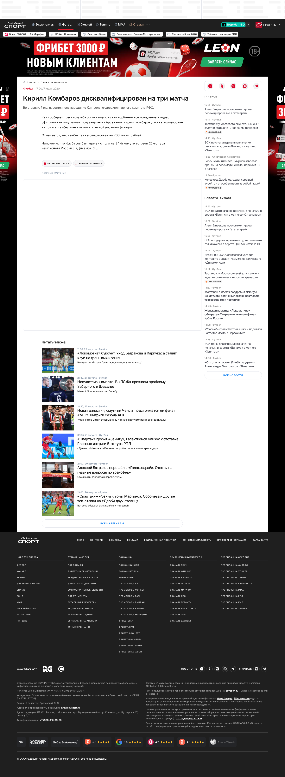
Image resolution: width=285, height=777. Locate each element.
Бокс (20, 596)
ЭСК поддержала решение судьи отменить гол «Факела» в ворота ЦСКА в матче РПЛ (233, 242)
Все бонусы (75, 565)
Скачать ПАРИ (178, 565)
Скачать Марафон (181, 590)
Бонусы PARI (126, 577)
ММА (19, 602)
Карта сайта (260, 540)
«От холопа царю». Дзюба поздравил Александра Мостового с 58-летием (230, 364)
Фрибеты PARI (127, 627)
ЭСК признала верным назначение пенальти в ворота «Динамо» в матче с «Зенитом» (230, 146)
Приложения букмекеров (186, 557)
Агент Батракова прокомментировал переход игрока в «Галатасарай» (229, 111)
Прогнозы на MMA (232, 590)
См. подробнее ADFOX (189, 718)
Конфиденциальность (197, 540)
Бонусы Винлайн (130, 565)
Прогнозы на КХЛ (232, 602)
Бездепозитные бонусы (83, 577)
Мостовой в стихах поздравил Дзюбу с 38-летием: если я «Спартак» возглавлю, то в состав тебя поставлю (232, 295)
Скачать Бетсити (181, 602)
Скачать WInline (180, 571)
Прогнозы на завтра (234, 608)
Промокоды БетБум (131, 608)
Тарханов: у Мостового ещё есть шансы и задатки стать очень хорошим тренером (232, 126)
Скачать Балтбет (180, 621)
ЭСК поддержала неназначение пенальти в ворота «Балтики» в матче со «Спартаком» (233, 212)
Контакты (96, 540)
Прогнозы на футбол (234, 565)
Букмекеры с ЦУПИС (80, 614)
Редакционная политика (160, 540)
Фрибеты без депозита (82, 583)
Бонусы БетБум (129, 571)
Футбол (28, 88)
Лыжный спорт (26, 608)
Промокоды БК (128, 583)
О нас (80, 540)
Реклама (132, 540)
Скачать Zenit (179, 614)
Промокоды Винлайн (132, 602)
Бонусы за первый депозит (85, 590)
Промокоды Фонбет (131, 590)
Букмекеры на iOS (79, 627)
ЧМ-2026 (22, 621)
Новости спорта (27, 557)
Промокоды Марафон (133, 614)
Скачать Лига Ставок (183, 608)
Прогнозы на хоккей (234, 571)
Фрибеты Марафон (130, 652)
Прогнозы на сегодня (235, 557)
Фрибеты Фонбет (129, 633)
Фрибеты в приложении (83, 571)
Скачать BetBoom (181, 577)
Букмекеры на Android (82, 621)
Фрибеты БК (126, 621)
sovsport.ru (232, 690)
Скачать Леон (178, 596)
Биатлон (22, 590)
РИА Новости (242, 698)
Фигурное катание (28, 583)
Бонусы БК (125, 557)
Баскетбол (24, 614)
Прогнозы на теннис (234, 577)
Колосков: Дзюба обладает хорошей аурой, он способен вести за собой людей (232, 181)
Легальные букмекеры (82, 602)
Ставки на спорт (78, 557)
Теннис (21, 577)
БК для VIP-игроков (80, 608)
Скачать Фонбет (180, 583)
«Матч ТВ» (60, 172)
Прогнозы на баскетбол (236, 583)
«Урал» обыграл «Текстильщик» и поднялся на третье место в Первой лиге (233, 331)
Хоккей (21, 571)
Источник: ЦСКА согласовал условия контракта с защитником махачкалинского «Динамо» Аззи (233, 258)
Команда (115, 540)
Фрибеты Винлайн (130, 639)
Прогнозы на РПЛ (232, 596)
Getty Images (224, 698)
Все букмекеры (77, 596)
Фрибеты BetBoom (130, 645)
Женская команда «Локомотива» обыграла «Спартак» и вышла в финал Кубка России (230, 314)
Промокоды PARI (129, 596)
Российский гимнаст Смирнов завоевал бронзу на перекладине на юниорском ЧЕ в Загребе (232, 165)
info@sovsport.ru (70, 707)
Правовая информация (232, 540)
